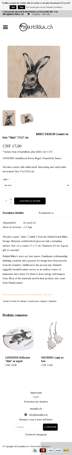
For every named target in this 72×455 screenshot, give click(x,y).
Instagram (41, 434)
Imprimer (52, 301)
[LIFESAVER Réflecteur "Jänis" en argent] (18, 338)
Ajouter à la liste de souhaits (15, 301)
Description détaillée (13, 213)
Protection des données (36, 401)
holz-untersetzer (9, 294)
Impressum (36, 392)
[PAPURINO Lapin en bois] (54, 338)
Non (21, 7)
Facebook (30, 434)
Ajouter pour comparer (38, 301)
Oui (13, 7)
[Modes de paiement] (34, 450)
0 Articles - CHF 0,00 (40, 14)
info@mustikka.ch (38, 415)
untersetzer (22, 294)
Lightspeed (45, 446)
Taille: (6, 179)
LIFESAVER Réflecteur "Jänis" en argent (17, 359)
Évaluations (46, 213)
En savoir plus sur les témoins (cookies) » (45, 7)
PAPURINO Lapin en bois (52, 359)
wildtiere (32, 294)
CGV (36, 397)
